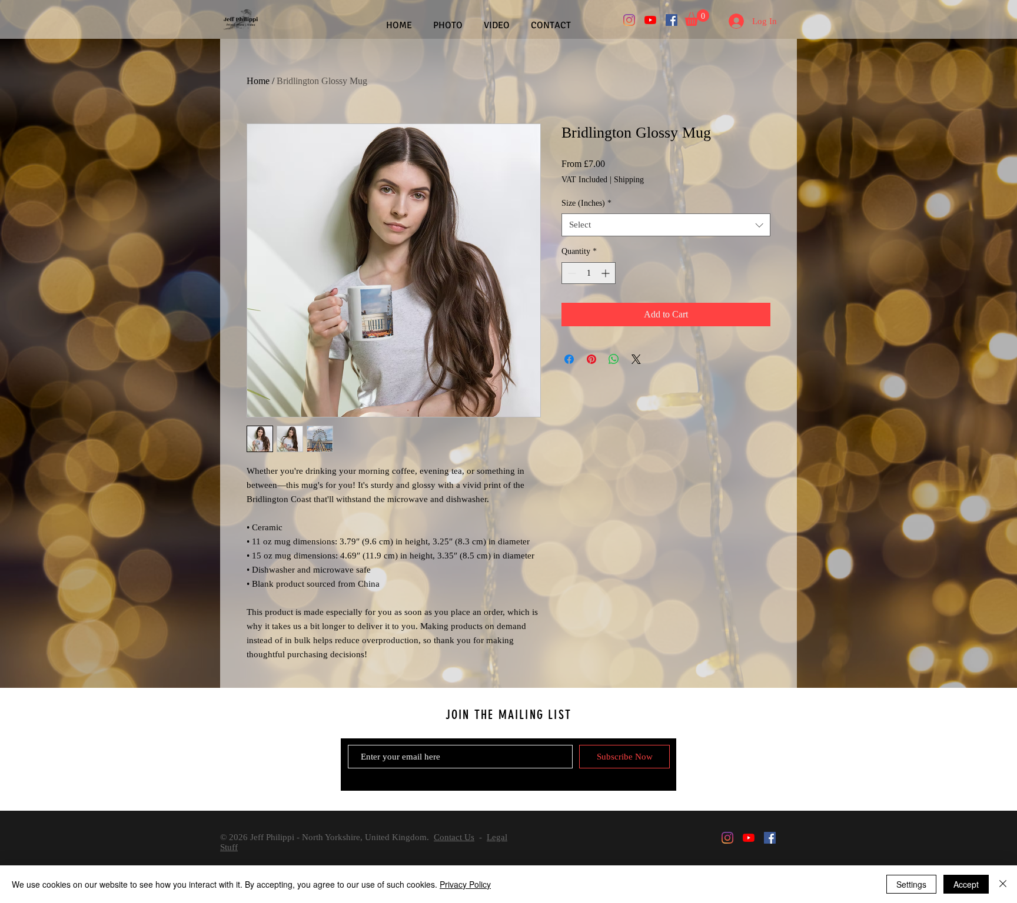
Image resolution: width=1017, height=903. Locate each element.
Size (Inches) (586, 203)
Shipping (629, 179)
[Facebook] (671, 20)
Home (258, 81)
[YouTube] (650, 20)
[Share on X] (636, 359)
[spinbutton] (588, 273)
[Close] (1003, 884)
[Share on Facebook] (569, 359)
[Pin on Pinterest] (591, 359)
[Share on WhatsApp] (614, 359)
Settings (911, 884)
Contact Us (454, 837)
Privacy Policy (465, 884)
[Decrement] (570, 273)
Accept (966, 884)
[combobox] (665, 224)
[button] (696, 17)
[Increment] (606, 273)
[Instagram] (629, 20)
